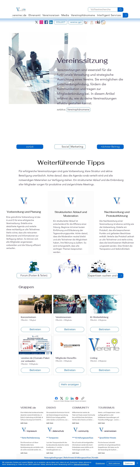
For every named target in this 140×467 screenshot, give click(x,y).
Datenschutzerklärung (81, 464)
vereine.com (126, 30)
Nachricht (115, 95)
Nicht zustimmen (114, 463)
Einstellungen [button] (100, 463)
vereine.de (112, 30)
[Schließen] (137, 463)
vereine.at (78, 34)
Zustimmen (129, 463)
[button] (106, 277)
